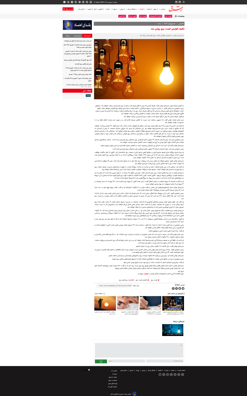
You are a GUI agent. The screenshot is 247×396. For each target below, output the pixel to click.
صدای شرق (124, 370)
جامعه (149, 9)
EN (180, 2)
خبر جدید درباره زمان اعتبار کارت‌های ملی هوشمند (77, 41)
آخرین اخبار (87, 36)
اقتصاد (141, 9)
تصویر (90, 9)
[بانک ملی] (77, 29)
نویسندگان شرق (112, 383)
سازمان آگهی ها (112, 387)
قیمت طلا (143, 16)
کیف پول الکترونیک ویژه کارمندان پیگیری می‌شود (77, 60)
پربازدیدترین (77, 36)
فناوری (100, 9)
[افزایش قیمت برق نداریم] (172, 330)
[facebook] (176, 289)
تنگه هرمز (122, 16)
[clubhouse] (68, 2)
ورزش (122, 9)
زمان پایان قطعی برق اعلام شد (83, 64)
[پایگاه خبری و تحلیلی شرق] (175, 11)
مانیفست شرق (113, 380)
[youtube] (64, 2)
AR (176, 2)
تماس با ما (114, 371)
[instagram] (83, 2)
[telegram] (79, 2)
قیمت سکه (132, 16)
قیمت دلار (168, 16)
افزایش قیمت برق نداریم (175, 334)
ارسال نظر (101, 361)
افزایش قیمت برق (141, 280)
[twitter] (75, 2)
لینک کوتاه (135, 285)
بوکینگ (88, 96)
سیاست (163, 9)
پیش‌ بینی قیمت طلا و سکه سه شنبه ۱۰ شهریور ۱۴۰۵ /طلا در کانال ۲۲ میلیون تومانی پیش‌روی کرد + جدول (77, 53)
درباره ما (115, 374)
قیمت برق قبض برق (125, 280)
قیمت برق (154, 280)
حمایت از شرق (113, 377)
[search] (90, 2)
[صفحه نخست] (183, 2)
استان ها (81, 9)
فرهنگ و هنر (131, 9)
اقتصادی (181, 24)
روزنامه (67, 36)
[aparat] (71, 2)
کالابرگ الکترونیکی (155, 16)
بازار (94, 9)
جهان (155, 9)
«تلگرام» (146, 274)
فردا (107, 9)
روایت (114, 9)
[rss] (86, 2)
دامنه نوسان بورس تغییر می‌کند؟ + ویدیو (80, 74)
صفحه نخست (181, 370)
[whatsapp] (173, 288)
